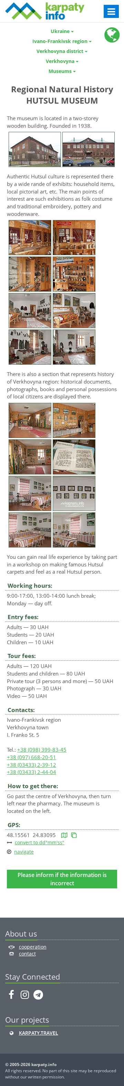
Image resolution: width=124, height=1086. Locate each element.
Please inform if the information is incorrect (62, 879)
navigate (24, 851)
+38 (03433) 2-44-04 (31, 772)
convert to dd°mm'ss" (39, 842)
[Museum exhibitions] (30, 236)
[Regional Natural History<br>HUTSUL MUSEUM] (35, 148)
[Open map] (64, 835)
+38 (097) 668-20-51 (31, 757)
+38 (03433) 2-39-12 (31, 764)
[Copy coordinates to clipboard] (73, 835)
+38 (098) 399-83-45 (41, 749)
